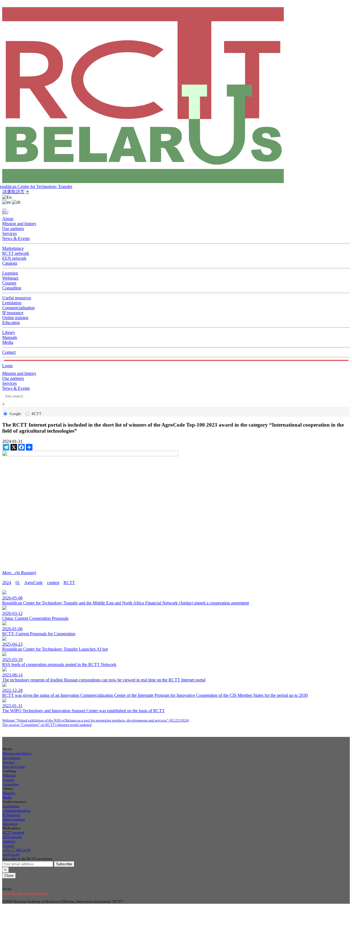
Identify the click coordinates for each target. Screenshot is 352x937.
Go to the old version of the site (25, 893)
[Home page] (176, 95)
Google (15, 414)
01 (17, 582)
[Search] (4, 207)
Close (8, 876)
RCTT (37, 414)
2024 (6, 582)
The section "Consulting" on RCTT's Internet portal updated (47, 725)
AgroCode (33, 582)
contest (53, 582)
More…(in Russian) (19, 572)
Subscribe (64, 864)
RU (5, 212)
